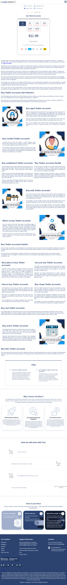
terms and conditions (39, 45)
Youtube (3, 546)
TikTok (2, 550)
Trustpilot (3, 570)
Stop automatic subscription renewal (28, 550)
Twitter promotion (7, 63)
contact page (60, 544)
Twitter (2, 548)
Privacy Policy (23, 554)
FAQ (20, 552)
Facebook (3, 542)
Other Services (5, 552)
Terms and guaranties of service (27, 548)
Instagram (3, 544)
